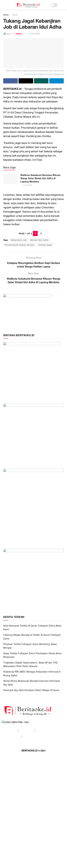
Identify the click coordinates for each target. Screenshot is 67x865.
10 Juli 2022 (34, 33)
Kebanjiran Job (19, 239)
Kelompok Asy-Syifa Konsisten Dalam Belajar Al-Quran (31, 690)
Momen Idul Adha (39, 239)
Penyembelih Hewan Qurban (19, 244)
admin (19, 33)
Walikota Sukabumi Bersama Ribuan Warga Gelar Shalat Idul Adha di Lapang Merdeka (40, 178)
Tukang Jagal (45, 244)
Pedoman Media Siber (34, 736)
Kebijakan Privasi (12, 736)
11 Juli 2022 (27, 185)
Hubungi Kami (27, 730)
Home (6, 14)
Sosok (15, 14)
